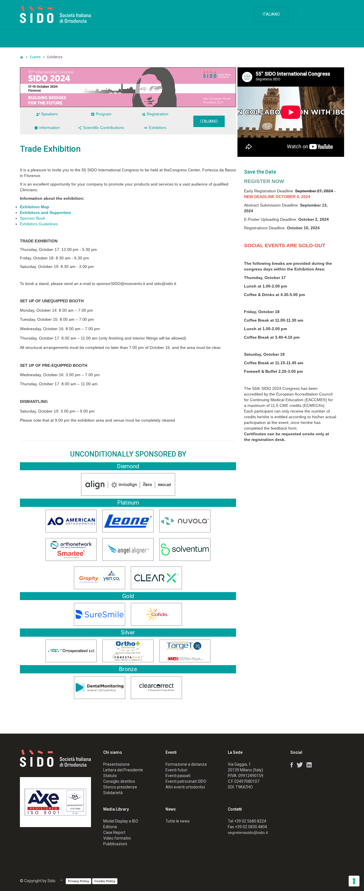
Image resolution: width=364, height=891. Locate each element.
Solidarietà (113, 792)
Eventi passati (178, 775)
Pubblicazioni (115, 844)
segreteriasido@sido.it (248, 832)
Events (35, 57)
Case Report (114, 832)
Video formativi (117, 838)
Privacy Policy (78, 881)
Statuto (110, 775)
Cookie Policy (104, 881)
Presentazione (116, 764)
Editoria (110, 827)
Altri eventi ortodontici (185, 787)
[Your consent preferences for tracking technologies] (354, 881)
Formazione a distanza (186, 764)
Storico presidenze (120, 787)
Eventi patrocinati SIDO (186, 781)
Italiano (271, 14)
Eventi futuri (176, 770)
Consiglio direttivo (119, 781)
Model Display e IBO (120, 821)
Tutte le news (178, 821)
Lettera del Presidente (123, 770)
